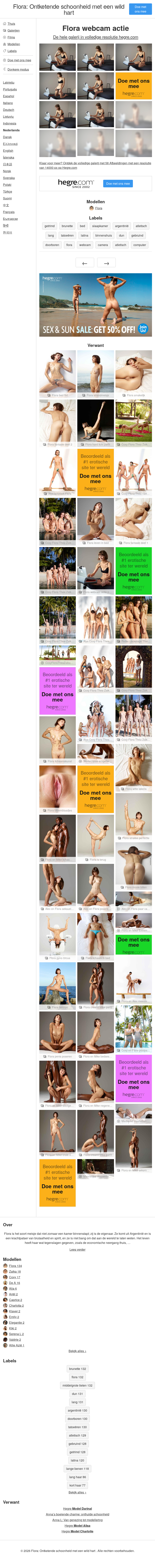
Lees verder (77, 1249)
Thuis (11, 23)
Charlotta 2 (16, 1305)
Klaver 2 (14, 1311)
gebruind (137, 235)
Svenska (9, 178)
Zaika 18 (15, 1271)
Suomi (7, 198)
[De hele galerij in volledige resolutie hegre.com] (133, 114)
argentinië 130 (77, 1410)
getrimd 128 (77, 1452)
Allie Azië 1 (16, 1345)
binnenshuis (103, 235)
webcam (85, 245)
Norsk (7, 171)
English (8, 150)
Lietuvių (8, 116)
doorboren (52, 245)
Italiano (8, 103)
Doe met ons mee (140, 9)
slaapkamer (100, 226)
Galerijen (14, 30)
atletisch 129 (77, 1435)
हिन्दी (6, 225)
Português (10, 89)
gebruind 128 (77, 1443)
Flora (98, 208)
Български (10, 218)
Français (9, 212)
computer (139, 245)
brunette (67, 226)
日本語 (7, 164)
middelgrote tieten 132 (77, 1385)
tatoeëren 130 (77, 1427)
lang (51, 235)
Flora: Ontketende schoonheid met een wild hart (68, 9)
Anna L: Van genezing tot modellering (77, 1520)
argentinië (122, 226)
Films (11, 37)
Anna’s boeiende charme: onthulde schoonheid (77, 1514)
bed (82, 226)
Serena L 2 (16, 1334)
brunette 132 (77, 1368)
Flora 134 (15, 1266)
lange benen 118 (77, 1468)
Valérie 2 (15, 1339)
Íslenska (8, 157)
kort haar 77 (77, 1485)
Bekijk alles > (77, 1351)
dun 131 (77, 1393)
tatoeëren (67, 235)
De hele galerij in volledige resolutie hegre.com (95, 37)
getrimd (50, 226)
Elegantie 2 (16, 1322)
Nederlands (11, 130)
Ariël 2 (13, 1294)
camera (103, 245)
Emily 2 (14, 1317)
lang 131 (77, 1402)
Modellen (14, 44)
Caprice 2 (15, 1300)
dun (121, 235)
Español (8, 96)
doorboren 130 (77, 1418)
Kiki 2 (13, 1328)
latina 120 (77, 1460)
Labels (12, 51)
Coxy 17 (14, 1277)
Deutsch (8, 109)
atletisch (141, 226)
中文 (6, 205)
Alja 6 (13, 1288)
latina (84, 235)
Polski (7, 184)
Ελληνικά (10, 144)
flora (69, 245)
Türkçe (7, 191)
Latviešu (8, 82)
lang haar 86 (77, 1477)
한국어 (7, 232)
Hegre (77, 1508)
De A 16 (14, 1283)
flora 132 (77, 1377)
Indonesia (9, 123)
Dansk (7, 137)
